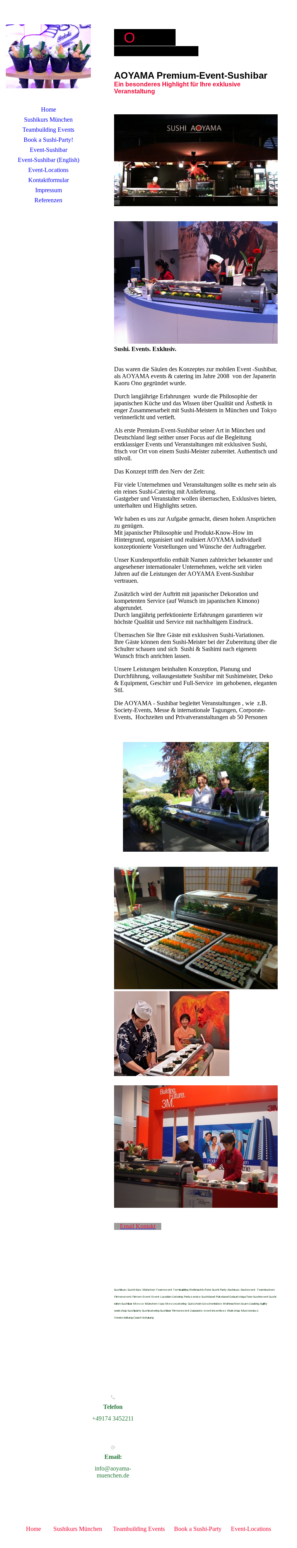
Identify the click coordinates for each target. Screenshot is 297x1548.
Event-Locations (48, 170)
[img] (48, 56)
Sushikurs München (48, 119)
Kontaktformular (48, 180)
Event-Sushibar (48, 149)
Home (48, 109)
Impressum (48, 190)
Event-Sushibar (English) (48, 160)
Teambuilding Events (48, 129)
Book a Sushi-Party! (48, 139)
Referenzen (48, 200)
